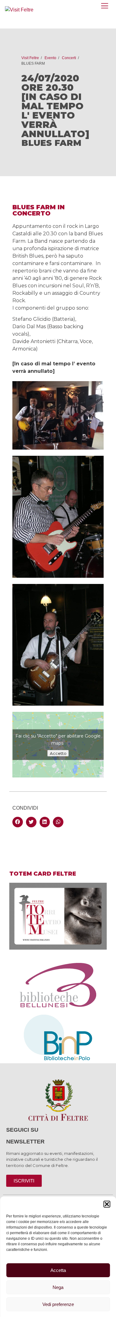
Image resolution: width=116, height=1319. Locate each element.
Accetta (58, 1270)
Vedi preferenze (58, 1304)
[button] (107, 1204)
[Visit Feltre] (19, 9)
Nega (58, 1287)
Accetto (58, 753)
